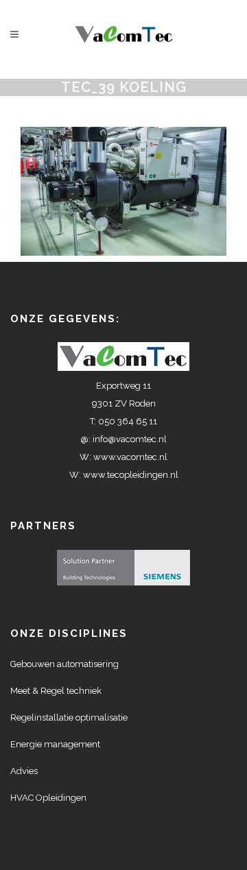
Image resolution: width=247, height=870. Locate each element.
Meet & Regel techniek (56, 691)
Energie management (55, 744)
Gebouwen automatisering (64, 664)
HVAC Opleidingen (48, 798)
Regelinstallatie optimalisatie (69, 717)
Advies (24, 771)
